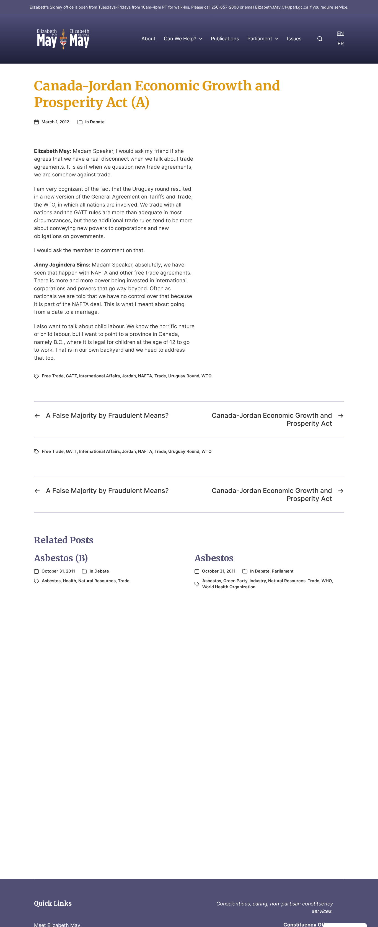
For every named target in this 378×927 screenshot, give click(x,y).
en (340, 33)
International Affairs (99, 375)
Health (69, 580)
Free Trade (53, 375)
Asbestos (51, 580)
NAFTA (145, 375)
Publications (225, 38)
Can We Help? (180, 38)
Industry (258, 580)
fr (341, 43)
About (148, 38)
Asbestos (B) (61, 558)
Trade (160, 375)
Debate (97, 121)
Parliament (259, 38)
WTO (206, 375)
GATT (71, 375)
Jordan (129, 375)
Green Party (235, 580)
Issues (294, 38)
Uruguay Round (183, 375)
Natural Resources (97, 580)
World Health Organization (228, 586)
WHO (327, 580)
